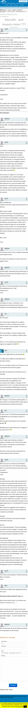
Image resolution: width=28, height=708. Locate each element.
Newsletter (10, 697)
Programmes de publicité (16, 696)
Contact (24, 696)
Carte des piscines (11, 3)
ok (25, 706)
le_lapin (6, 142)
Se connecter (23, 1)
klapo (6, 350)
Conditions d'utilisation (5, 696)
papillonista (7, 118)
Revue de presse (4, 697)
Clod (6, 410)
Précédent (2, 689)
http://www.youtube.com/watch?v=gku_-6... (11, 596)
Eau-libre (22, 5)
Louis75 (4, 16)
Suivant (11, 689)
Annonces (16, 5)
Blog (11, 5)
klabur (6, 585)
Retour (6, 689)
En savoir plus (19, 706)
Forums (6, 5)
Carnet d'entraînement (22, 3)
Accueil (3, 3)
